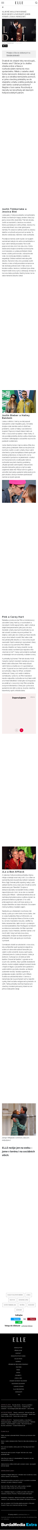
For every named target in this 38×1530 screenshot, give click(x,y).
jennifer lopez (23, 1300)
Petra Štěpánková (8, 43)
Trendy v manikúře (18, 1412)
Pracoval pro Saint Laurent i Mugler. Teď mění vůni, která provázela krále (16, 1453)
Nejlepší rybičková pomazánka (20, 1422)
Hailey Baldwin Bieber (15, 1295)
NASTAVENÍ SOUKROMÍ (18, 1383)
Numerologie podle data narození (17, 1408)
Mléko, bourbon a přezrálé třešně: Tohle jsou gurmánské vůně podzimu (18, 1436)
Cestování (3, 1408)
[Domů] (19, 1339)
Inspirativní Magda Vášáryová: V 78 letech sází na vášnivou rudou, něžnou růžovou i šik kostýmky (19, 1475)
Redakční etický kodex (18, 1356)
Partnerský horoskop (6, 1406)
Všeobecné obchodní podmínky (18, 1364)
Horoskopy (18, 1392)
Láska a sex (18, 1378)
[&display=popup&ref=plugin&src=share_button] (3, 45)
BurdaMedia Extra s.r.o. (23, 1514)
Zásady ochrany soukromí (18, 1381)
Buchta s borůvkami (6, 1425)
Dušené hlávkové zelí (19, 1425)
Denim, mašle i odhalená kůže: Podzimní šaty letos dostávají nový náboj (19, 1442)
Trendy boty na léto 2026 (20, 1416)
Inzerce (18, 1361)
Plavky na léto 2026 (6, 1416)
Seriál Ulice (32, 1414)
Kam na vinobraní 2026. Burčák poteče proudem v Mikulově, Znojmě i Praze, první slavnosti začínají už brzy (18, 1504)
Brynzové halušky (27, 1423)
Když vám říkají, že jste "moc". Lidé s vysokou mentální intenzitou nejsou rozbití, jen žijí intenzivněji (16, 1487)
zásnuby (19, 1310)
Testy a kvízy (17, 1406)
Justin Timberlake (10, 1305)
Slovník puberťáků (27, 1405)
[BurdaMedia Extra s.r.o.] (19, 1524)
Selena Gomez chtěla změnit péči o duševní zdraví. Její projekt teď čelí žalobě (18, 1465)
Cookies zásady (19, 1386)
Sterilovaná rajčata (6, 1422)
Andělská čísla (26, 1406)
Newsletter (18, 1347)
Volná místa (18, 1358)
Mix (19, 1394)
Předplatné (18, 1350)
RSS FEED (18, 1367)
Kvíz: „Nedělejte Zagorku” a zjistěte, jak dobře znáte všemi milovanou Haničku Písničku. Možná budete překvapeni (17, 1492)
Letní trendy (30, 1408)
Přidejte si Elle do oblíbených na (18, 54)
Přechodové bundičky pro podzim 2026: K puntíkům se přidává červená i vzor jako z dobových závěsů (18, 1481)
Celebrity (9, 7)
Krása (18, 1372)
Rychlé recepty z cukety (13, 1423)
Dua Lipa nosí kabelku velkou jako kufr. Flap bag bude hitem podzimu (17, 1447)
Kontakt (18, 1353)
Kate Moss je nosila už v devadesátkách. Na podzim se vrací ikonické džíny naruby (17, 1459)
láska (28, 1295)
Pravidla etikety (16, 1405)
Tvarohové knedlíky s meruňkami (22, 1420)
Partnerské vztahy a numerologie (18, 1414)
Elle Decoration (18, 1389)
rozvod (12, 1300)
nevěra (22, 1305)
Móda (18, 1370)
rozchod (31, 1305)
